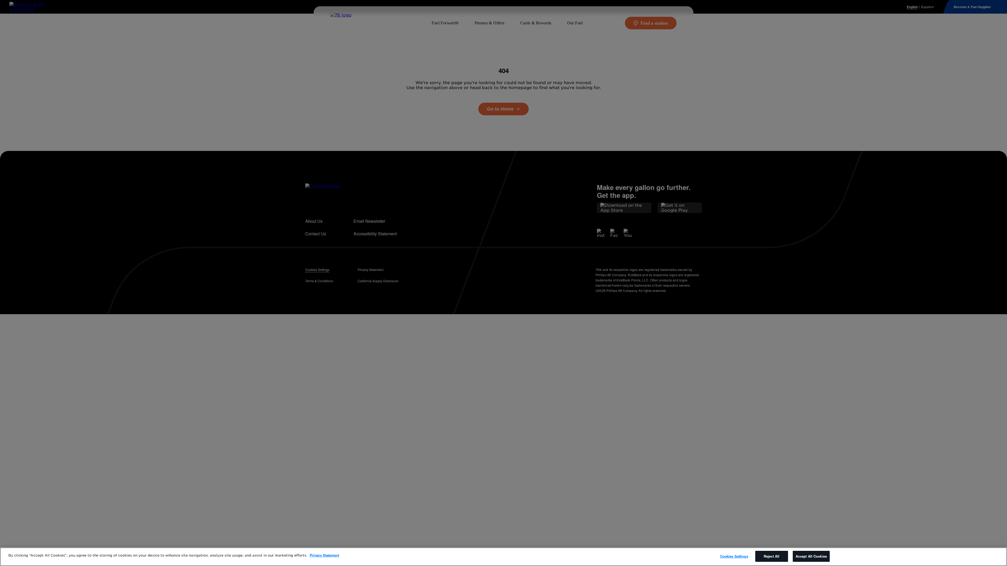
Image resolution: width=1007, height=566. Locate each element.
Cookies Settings (734, 556)
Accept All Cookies (811, 556)
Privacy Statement (324, 555)
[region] (503, 556)
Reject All (771, 556)
